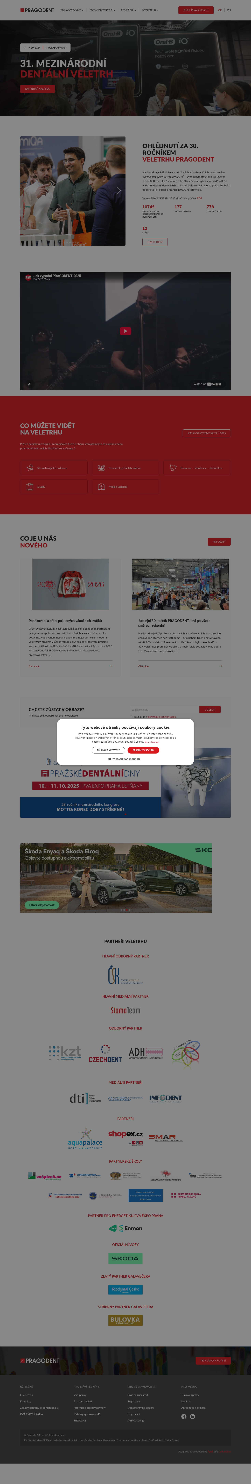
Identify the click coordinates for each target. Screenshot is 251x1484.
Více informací (152, 741)
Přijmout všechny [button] (143, 750)
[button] (125, 759)
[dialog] (125, 742)
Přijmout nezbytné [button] (108, 750)
